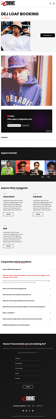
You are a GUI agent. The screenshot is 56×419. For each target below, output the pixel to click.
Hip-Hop (3, 18)
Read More (4, 137)
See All (8, 214)
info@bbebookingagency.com (29, 352)
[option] (8, 167)
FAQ (33, 406)
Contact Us (39, 406)
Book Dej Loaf (48, 35)
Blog (29, 406)
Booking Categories (19, 406)
